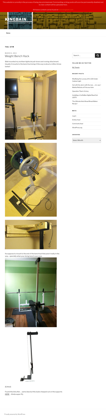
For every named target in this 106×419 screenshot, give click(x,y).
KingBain (15, 19)
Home (8, 33)
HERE (7, 394)
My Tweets (76, 67)
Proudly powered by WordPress (14, 414)
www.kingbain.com (66, 10)
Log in (74, 116)
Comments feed (77, 123)
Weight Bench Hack (17, 56)
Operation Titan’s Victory (80, 91)
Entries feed (76, 120)
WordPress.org (77, 127)
